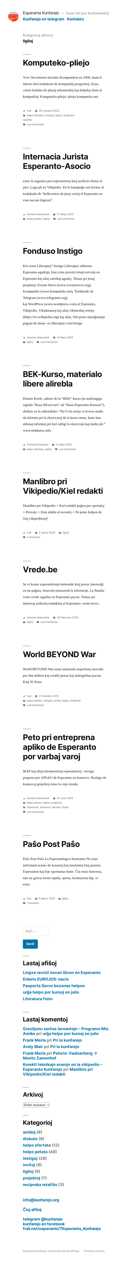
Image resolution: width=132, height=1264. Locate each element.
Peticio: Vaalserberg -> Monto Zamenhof (60, 1055)
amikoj (29, 1132)
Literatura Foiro (37, 998)
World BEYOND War (59, 654)
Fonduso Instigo (52, 251)
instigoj (49, 115)
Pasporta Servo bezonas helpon (54, 985)
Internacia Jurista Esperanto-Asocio (56, 161)
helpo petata (34, 218)
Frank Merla (34, 1040)
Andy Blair (33, 1046)
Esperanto (33, 807)
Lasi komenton (35, 124)
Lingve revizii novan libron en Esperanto (62, 972)
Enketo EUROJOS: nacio (46, 979)
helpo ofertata (35, 115)
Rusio (65, 807)
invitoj (57, 700)
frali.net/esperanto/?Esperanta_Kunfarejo (62, 1228)
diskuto (30, 1138)
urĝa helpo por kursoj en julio (51, 992)
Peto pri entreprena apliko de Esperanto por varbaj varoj (59, 746)
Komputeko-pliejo (56, 62)
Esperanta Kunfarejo (41, 12)
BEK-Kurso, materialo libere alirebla (62, 378)
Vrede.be (40, 569)
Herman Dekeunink (38, 214)
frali (29, 110)
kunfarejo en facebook (44, 1223)
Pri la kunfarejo (67, 1040)
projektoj (75, 700)
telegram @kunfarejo (43, 1219)
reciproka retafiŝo (40, 1184)
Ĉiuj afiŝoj (32, 1209)
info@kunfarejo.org (41, 1199)
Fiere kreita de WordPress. (64, 1251)
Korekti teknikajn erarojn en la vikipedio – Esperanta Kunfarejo (62, 1067)
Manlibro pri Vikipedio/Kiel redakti (63, 486)
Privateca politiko (94, 1251)
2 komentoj (33, 537)
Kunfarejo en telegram (43, 19)
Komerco (45, 807)
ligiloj (58, 115)
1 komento (33, 903)
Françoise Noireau (37, 444)
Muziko (56, 807)
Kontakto (75, 19)
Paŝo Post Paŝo (51, 844)
